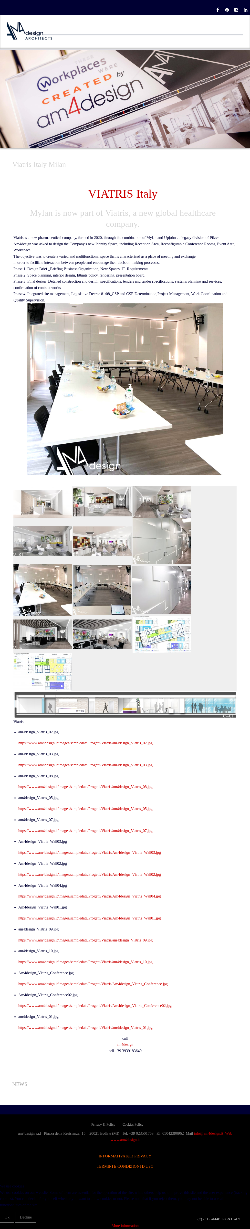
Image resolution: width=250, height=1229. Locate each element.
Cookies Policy (133, 1124)
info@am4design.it (209, 1133)
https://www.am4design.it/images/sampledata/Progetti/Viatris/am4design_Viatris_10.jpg (85, 962)
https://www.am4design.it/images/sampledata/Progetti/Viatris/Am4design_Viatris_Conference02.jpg (95, 1006)
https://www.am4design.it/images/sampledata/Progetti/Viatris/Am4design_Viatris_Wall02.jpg (89, 874)
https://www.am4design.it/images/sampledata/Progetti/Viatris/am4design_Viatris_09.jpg (85, 940)
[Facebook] (217, 10)
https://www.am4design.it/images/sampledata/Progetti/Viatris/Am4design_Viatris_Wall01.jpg (89, 918)
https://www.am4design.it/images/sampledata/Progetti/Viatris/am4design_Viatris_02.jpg (85, 743)
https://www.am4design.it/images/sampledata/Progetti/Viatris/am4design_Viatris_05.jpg (85, 809)
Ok (7, 1217)
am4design (125, 1044)
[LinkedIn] (245, 10)
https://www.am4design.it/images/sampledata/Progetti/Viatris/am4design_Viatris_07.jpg (85, 831)
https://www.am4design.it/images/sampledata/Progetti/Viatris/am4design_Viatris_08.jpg (85, 787)
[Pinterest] (226, 10)
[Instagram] (236, 10)
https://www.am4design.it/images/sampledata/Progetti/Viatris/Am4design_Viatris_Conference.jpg (93, 984)
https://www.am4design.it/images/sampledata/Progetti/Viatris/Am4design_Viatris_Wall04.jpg (89, 896)
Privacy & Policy (103, 1124)
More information (125, 1226)
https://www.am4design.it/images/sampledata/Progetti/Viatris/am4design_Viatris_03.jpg (85, 765)
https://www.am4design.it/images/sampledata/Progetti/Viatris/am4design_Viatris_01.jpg (85, 1028)
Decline (26, 1217)
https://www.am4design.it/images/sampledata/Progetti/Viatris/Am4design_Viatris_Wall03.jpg (89, 852)
